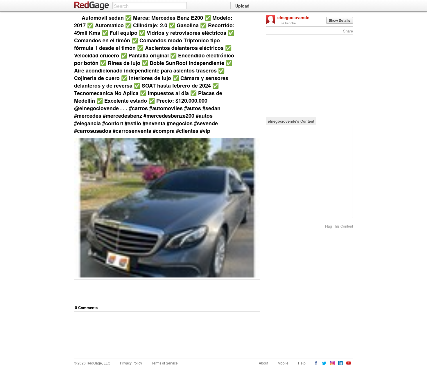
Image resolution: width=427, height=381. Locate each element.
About (263, 362)
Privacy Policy (131, 362)
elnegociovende (293, 17)
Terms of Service (165, 362)
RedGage (92, 5)
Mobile (283, 362)
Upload (242, 6)
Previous (255, 18)
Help (302, 362)
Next (247, 18)
